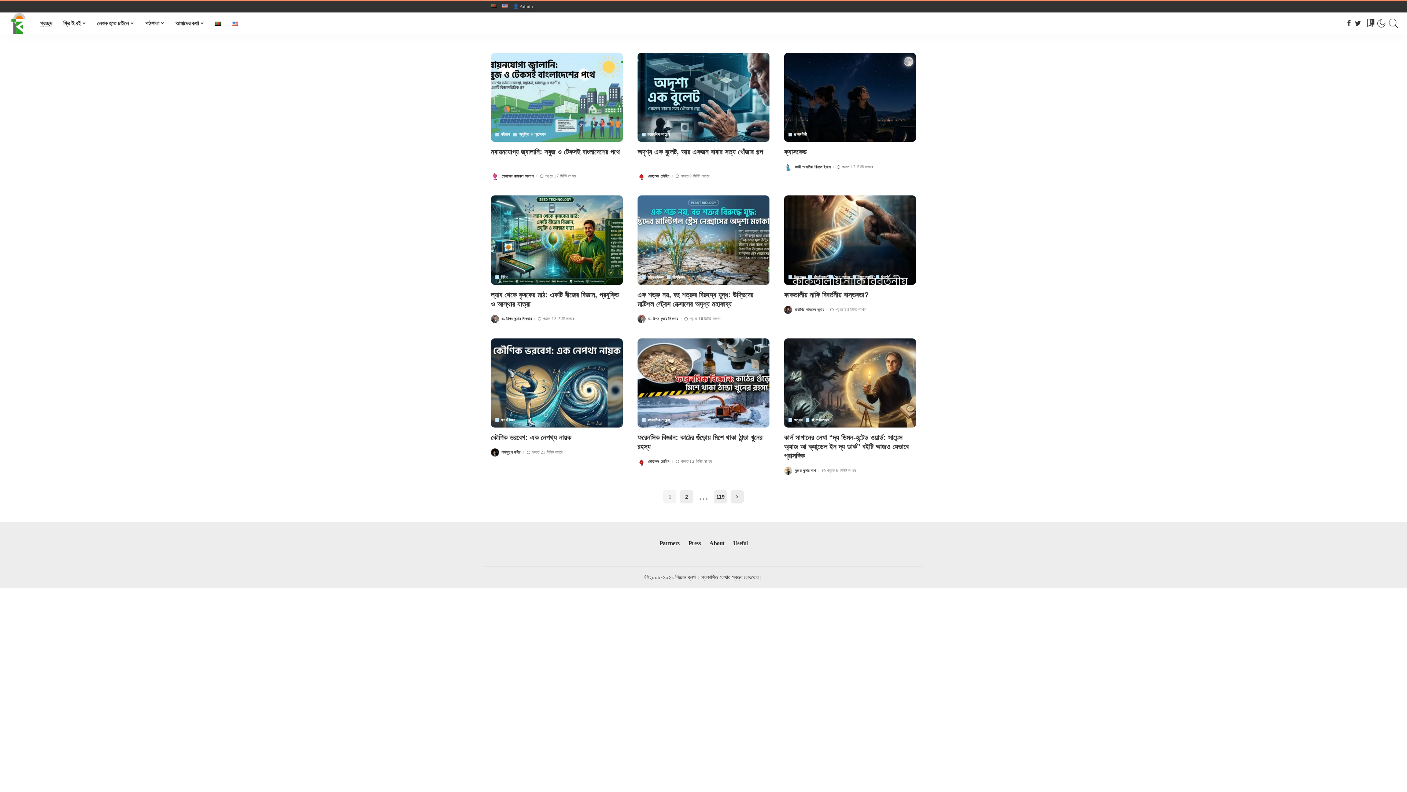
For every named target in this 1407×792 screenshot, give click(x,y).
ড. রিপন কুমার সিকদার (517, 319)
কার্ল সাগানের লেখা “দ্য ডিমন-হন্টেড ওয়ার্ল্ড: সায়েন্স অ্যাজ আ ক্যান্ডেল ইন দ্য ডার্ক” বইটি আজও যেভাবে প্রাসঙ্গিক (846, 446)
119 (720, 497)
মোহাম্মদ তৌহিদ (658, 176)
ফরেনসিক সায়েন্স (658, 134)
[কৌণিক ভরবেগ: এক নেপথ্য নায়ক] (557, 383)
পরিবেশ (505, 134)
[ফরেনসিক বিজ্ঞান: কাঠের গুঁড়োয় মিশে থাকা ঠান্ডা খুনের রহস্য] (703, 383)
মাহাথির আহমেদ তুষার (809, 310)
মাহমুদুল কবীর (511, 452)
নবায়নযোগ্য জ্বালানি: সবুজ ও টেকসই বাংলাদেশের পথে (555, 152)
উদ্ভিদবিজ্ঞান (655, 277)
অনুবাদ (798, 420)
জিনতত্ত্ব (800, 277)
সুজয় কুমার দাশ (805, 471)
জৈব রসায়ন (842, 277)
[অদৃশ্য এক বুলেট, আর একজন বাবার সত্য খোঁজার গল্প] (703, 97)
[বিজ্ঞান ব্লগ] (18, 23)
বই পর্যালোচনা (820, 420)
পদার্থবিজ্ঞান (508, 420)
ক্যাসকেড (795, 152)
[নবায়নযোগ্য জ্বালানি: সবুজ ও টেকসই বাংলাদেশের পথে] (557, 97)
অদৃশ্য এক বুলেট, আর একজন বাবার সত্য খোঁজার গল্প (700, 152)
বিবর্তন (885, 277)
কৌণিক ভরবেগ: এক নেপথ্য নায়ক (531, 437)
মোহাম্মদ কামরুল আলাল (518, 176)
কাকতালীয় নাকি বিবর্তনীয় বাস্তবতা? (826, 295)
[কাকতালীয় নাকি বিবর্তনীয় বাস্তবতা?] (850, 240)
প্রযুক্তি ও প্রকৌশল (532, 134)
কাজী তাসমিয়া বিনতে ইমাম (813, 167)
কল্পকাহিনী (800, 134)
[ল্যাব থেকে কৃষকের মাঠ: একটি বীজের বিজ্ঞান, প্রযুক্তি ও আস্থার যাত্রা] (557, 240)
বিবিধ (504, 277)
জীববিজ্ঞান (678, 277)
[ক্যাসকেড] (850, 97)
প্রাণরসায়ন (865, 277)
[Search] (1394, 23)
